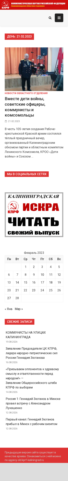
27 (9, 298)
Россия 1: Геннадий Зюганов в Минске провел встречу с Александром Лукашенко (33, 403)
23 (34, 290)
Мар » (19, 309)
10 (42, 274)
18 (51, 282)
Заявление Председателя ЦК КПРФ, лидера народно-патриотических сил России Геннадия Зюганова (31, 353)
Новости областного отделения (26, 93)
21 (17, 290)
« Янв (8, 309)
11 (51, 274)
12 (59, 274)
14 (17, 282)
